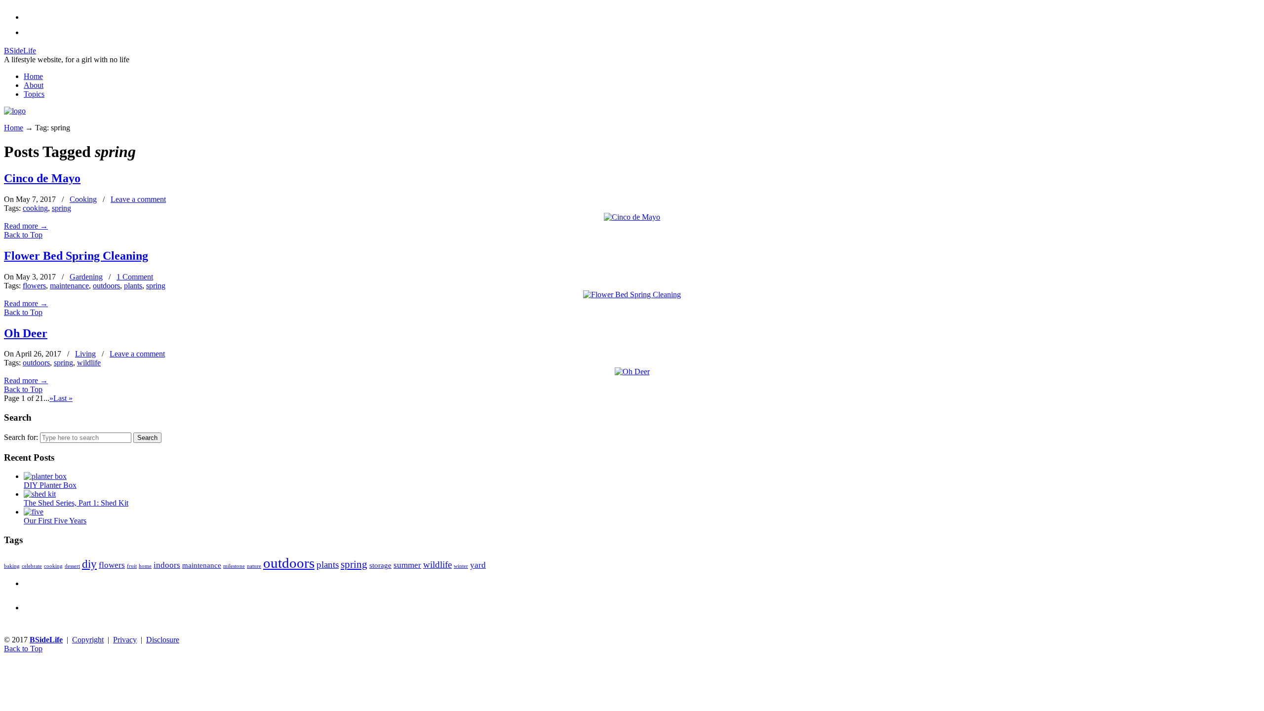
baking (12, 566)
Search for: (21, 437)
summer (407, 565)
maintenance (69, 285)
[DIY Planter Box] (45, 476)
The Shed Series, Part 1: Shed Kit (76, 503)
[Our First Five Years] (33, 512)
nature (254, 566)
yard (478, 565)
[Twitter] (26, 17)
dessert (72, 566)
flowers (34, 285)
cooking (35, 208)
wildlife (89, 362)
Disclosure (162, 639)
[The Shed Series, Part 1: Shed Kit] (40, 494)
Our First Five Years (55, 520)
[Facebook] (26, 32)
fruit (132, 566)
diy (89, 564)
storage (380, 565)
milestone (234, 566)
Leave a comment (138, 199)
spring (61, 208)
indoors (167, 565)
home (145, 566)
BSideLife (20, 50)
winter (461, 566)
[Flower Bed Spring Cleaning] (632, 294)
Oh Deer (25, 333)
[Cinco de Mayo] (632, 217)
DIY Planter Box (50, 485)
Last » (63, 398)
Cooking (83, 199)
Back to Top (23, 235)
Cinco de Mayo (42, 178)
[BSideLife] (15, 111)
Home (13, 127)
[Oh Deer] (632, 371)
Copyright (88, 639)
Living (85, 354)
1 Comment (135, 277)
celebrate (32, 566)
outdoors (106, 285)
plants (133, 285)
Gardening (86, 277)
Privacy (125, 639)
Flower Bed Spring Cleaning (76, 255)
